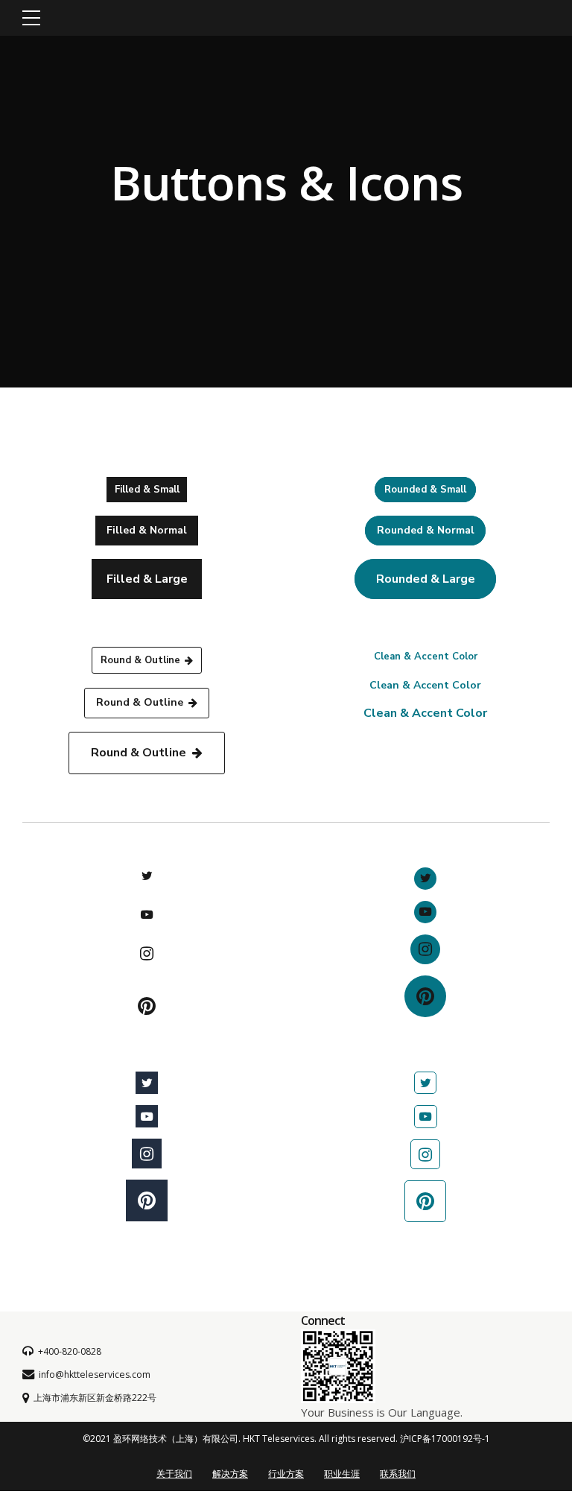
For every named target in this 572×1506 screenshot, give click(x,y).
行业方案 (286, 1473)
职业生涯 (342, 1473)
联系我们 (398, 1473)
